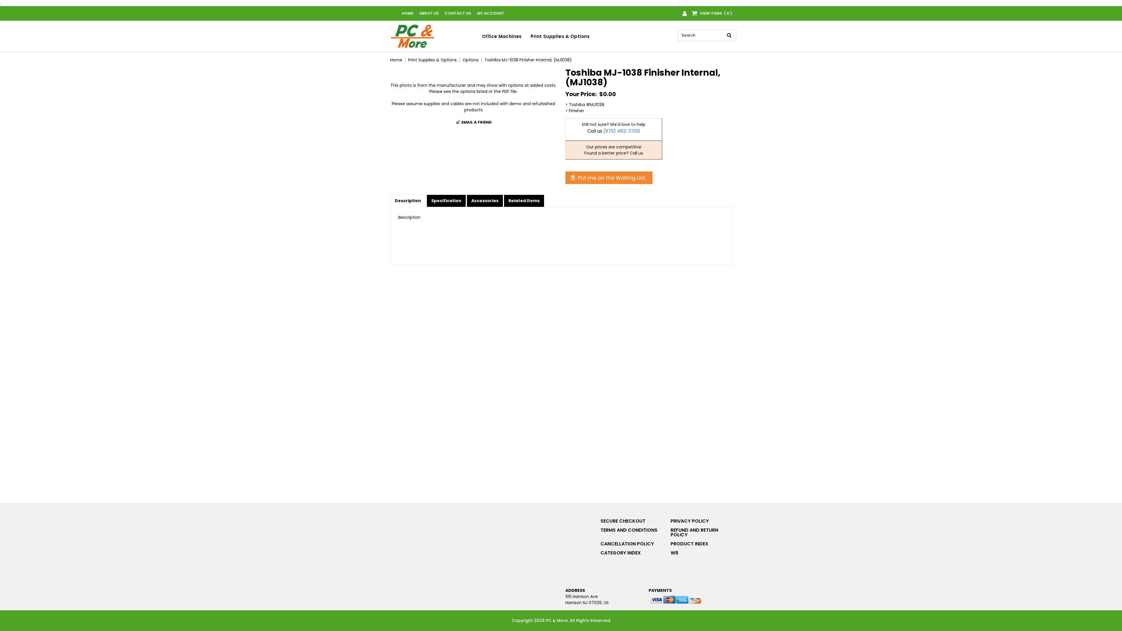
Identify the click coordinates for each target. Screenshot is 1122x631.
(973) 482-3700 (621, 131)
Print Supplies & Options (560, 36)
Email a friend (476, 122)
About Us (429, 13)
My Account (490, 13)
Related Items (524, 201)
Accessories (484, 201)
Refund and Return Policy (694, 532)
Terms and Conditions (628, 530)
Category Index (620, 552)
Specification (446, 201)
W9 (674, 552)
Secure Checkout (622, 521)
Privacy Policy (690, 521)
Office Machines (502, 36)
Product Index (689, 543)
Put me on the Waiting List (610, 177)
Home (407, 13)
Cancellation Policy (627, 543)
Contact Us (458, 13)
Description (408, 201)
